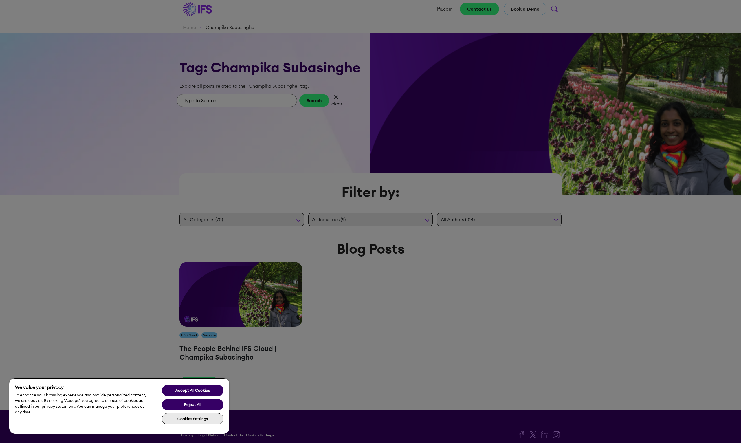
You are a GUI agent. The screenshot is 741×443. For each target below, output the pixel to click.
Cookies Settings (192, 418)
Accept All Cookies (192, 390)
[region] (119, 406)
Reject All (192, 404)
